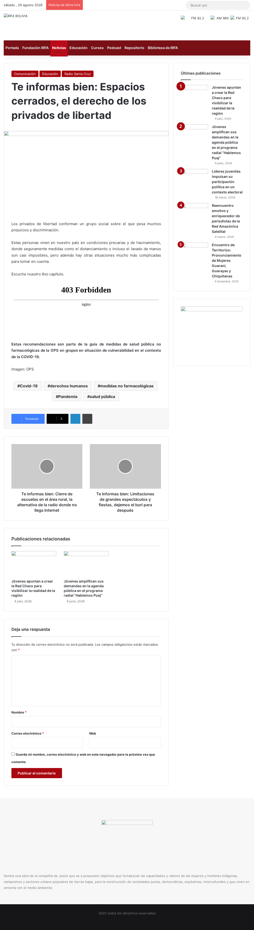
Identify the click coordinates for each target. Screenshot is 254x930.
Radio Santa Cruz (77, 74)
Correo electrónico (27, 733)
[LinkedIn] (75, 419)
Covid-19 (29, 385)
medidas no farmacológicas (127, 385)
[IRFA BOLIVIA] (16, 16)
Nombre (19, 712)
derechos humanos (69, 385)
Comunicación (25, 74)
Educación (78, 48)
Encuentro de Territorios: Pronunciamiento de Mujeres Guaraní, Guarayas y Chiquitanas (226, 260)
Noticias (59, 48)
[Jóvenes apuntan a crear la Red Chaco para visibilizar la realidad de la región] (33, 563)
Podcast (114, 48)
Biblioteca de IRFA (163, 48)
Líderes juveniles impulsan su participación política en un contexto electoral (227, 181)
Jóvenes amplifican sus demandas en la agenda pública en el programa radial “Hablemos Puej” (226, 142)
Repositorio (134, 48)
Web (92, 733)
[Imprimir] (87, 419)
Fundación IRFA (35, 48)
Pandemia (67, 396)
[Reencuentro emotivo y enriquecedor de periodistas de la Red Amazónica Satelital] (194, 212)
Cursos (97, 48)
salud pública (102, 396)
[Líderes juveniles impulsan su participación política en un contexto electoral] (194, 178)
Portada (12, 48)
